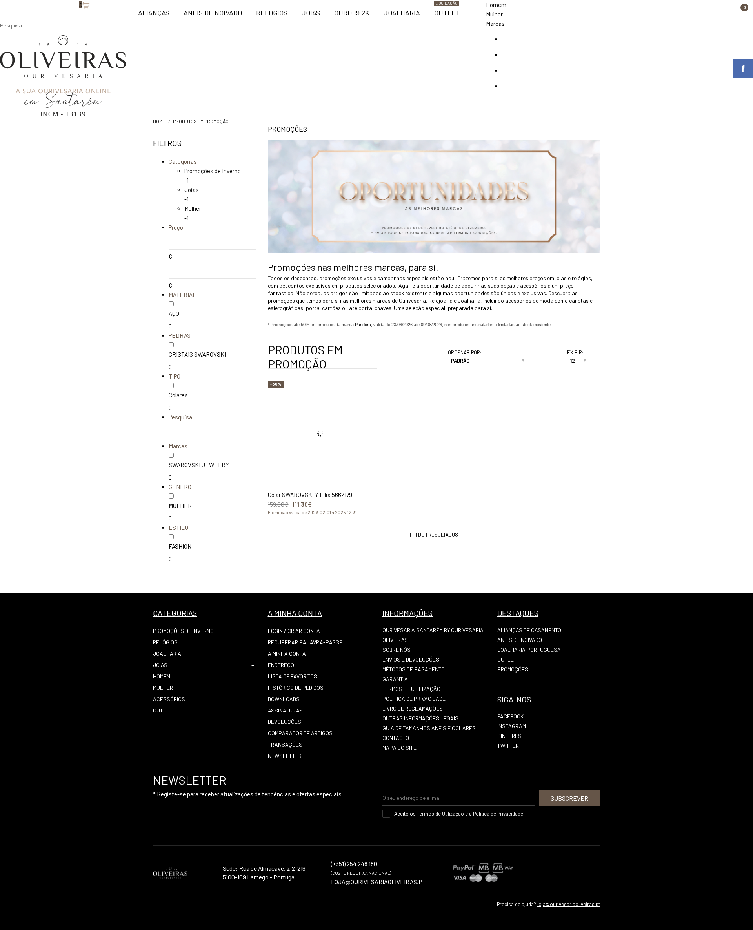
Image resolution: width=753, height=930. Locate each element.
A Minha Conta (287, 653)
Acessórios (169, 699)
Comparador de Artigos (300, 733)
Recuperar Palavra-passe (305, 642)
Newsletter (285, 755)
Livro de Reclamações (412, 708)
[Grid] (411, 354)
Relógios (165, 642)
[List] (411, 363)
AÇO (174, 313)
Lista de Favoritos (292, 676)
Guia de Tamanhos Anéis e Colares (429, 728)
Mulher (494, 14)
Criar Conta (303, 630)
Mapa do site (399, 747)
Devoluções (284, 721)
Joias (191, 189)
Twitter (508, 745)
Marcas (495, 23)
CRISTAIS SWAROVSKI (197, 354)
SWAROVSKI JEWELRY (199, 464)
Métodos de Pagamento (413, 669)
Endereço (281, 665)
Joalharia (167, 653)
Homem (496, 4)
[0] (75, 17)
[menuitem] (153, 16)
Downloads (284, 699)
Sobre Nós (396, 649)
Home (159, 121)
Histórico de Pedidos (296, 687)
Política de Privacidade (414, 698)
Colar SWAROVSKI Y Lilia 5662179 (310, 494)
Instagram (511, 726)
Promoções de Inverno (212, 170)
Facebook (510, 716)
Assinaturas (285, 710)
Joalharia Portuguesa (529, 649)
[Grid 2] (419, 354)
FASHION (180, 546)
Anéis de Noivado (519, 639)
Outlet (163, 710)
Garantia (395, 679)
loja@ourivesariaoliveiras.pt (568, 904)
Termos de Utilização (411, 688)
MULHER (180, 505)
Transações (285, 744)
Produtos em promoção (201, 121)
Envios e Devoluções (410, 659)
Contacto (395, 737)
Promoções (512, 669)
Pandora (363, 324)
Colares (178, 395)
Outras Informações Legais (420, 718)
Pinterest (511, 735)
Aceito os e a (458, 813)
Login (275, 630)
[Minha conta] (67, 17)
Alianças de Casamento (529, 630)
